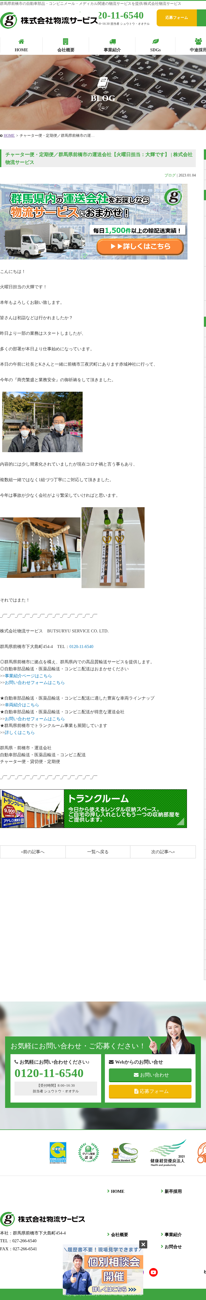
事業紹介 (173, 1234)
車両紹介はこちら (22, 705)
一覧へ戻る (98, 851)
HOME (9, 136)
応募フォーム (176, 18)
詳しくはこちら (20, 732)
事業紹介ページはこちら (28, 676)
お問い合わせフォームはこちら (35, 682)
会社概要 (119, 1234)
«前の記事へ (33, 851)
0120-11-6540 (115, 15)
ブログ (170, 175)
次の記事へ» (163, 851)
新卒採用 (173, 1191)
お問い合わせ (154, 1075)
